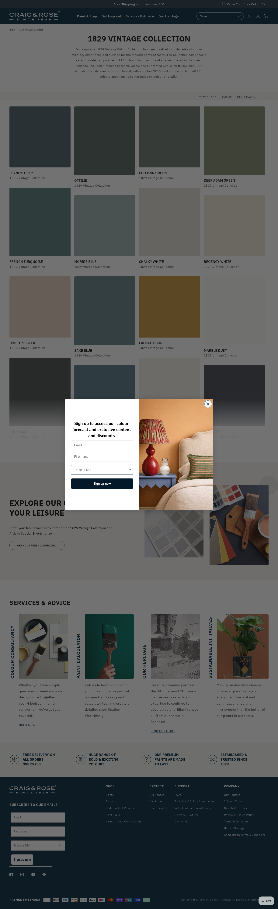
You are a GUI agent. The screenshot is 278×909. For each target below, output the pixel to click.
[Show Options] (130, 469)
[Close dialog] (208, 404)
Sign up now (102, 483)
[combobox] (101, 469)
